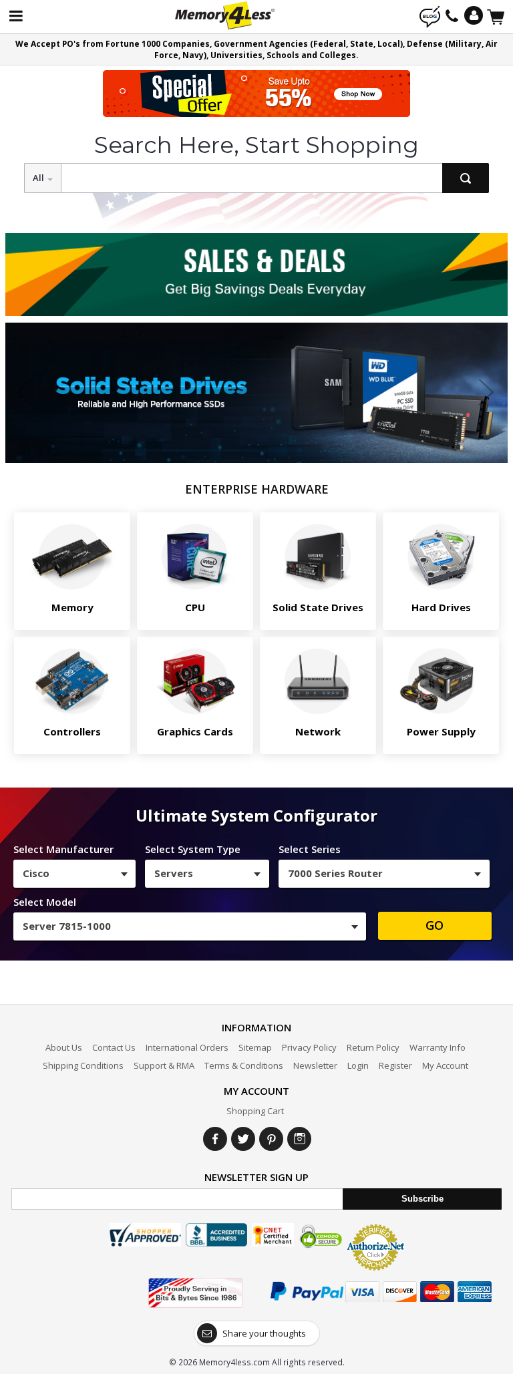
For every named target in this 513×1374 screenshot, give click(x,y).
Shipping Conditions (83, 1065)
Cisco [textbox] (36, 873)
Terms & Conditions (243, 1065)
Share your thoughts (264, 1333)
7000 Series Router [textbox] (335, 873)
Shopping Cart (255, 1111)
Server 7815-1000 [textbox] (67, 925)
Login (358, 1065)
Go (434, 925)
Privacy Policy (309, 1047)
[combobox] (74, 874)
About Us (63, 1047)
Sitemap (255, 1047)
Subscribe (422, 1199)
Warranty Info (437, 1047)
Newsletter (315, 1065)
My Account (445, 1065)
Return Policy (373, 1047)
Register (395, 1065)
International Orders (187, 1047)
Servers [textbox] (173, 873)
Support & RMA (164, 1065)
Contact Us (114, 1047)
